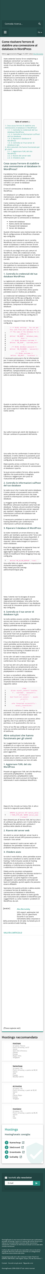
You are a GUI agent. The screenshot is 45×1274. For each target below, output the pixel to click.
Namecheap (15, 1142)
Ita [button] (39, 32)
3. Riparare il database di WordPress (19, 139)
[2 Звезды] (22, 964)
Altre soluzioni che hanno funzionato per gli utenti (22, 148)
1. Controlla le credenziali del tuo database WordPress (22, 131)
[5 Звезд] (22, 1018)
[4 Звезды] (22, 1000)
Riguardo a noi (28, 1263)
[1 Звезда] (22, 946)
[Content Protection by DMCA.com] (20, 1202)
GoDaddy (14, 1157)
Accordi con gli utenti (15, 1263)
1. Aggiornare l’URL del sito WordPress (19, 152)
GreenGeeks (15, 1152)
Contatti (4, 1263)
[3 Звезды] (22, 982)
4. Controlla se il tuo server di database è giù (20, 144)
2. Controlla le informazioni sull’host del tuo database (23, 135)
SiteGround (15, 1147)
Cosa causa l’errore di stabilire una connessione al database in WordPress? (21, 126)
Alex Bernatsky (38, 54)
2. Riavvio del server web (19, 156)
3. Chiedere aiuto (16, 158)
